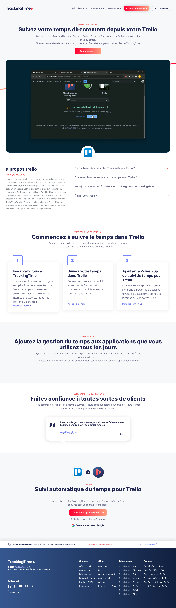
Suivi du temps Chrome (129, 582)
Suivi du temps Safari (128, 590)
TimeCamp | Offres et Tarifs (156, 582)
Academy (73, 8)
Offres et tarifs (85, 566)
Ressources (113, 8)
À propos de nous (87, 570)
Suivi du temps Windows (130, 570)
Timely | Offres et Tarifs (154, 574)
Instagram (26, 586)
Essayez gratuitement (136, 8)
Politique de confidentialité (18, 569)
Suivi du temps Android (129, 578)
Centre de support (106, 574)
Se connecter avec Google (90, 525)
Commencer (86, 51)
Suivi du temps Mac (127, 566)
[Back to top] (168, 544)
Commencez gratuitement (86, 512)
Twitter (32, 586)
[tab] (120, 434)
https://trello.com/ (15, 174)
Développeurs (85, 574)
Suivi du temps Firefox (129, 586)
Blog (100, 570)
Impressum (84, 586)
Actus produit (104, 578)
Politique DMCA (86, 582)
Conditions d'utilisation (40, 569)
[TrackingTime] (19, 8)
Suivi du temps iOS (127, 574)
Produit (82, 8)
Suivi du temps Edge (128, 594)
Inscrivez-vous (21, 305)
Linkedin (9, 586)
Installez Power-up (132, 303)
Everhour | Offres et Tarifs (155, 578)
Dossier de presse (87, 578)
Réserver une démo (107, 586)
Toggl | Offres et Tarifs (154, 566)
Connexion (162, 8)
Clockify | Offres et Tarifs (155, 570)
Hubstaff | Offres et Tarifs (155, 586)
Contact (101, 582)
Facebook (14, 586)
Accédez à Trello (77, 303)
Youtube (20, 586)
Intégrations (97, 8)
